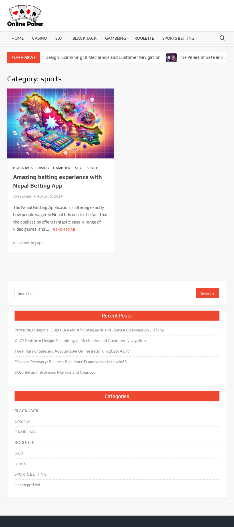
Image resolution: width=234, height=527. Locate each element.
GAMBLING (115, 38)
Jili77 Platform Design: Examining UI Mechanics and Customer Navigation (81, 57)
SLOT (59, 38)
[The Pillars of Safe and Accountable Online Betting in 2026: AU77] (165, 57)
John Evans (22, 196)
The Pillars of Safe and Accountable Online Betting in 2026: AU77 (72, 351)
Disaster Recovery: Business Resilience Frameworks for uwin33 (71, 361)
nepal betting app (28, 242)
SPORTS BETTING (178, 38)
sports (93, 168)
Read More (64, 229)
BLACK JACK (84, 38)
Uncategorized (27, 484)
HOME (17, 38)
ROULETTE (144, 38)
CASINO (39, 38)
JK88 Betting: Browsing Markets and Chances (55, 372)
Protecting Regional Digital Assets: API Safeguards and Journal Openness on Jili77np (89, 329)
